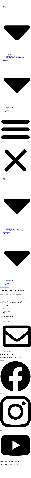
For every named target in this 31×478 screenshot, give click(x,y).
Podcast (7, 110)
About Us (5, 6)
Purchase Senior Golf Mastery (12, 56)
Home (4, 5)
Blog (7, 108)
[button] (15, 144)
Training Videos (9, 107)
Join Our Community (10, 54)
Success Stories (6, 58)
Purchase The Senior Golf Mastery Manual (15, 57)
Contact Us (5, 111)
